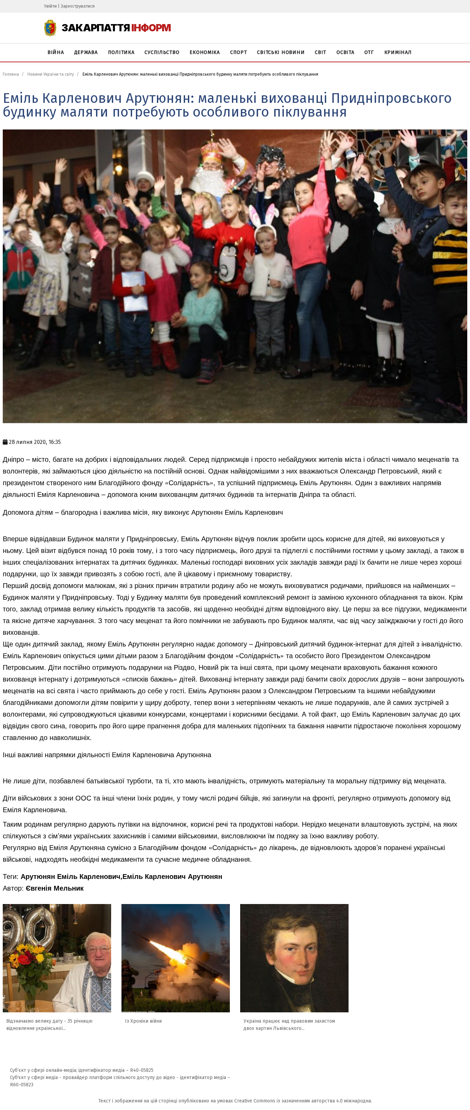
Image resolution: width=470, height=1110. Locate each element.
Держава (86, 52)
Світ (320, 52)
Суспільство (162, 52)
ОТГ (369, 52)
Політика (121, 52)
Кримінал (398, 52)
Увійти (50, 6)
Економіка (205, 52)
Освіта (345, 52)
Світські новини (281, 52)
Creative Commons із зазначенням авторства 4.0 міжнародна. (303, 1101)
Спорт (238, 52)
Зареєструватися (78, 6)
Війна (55, 52)
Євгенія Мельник (55, 888)
